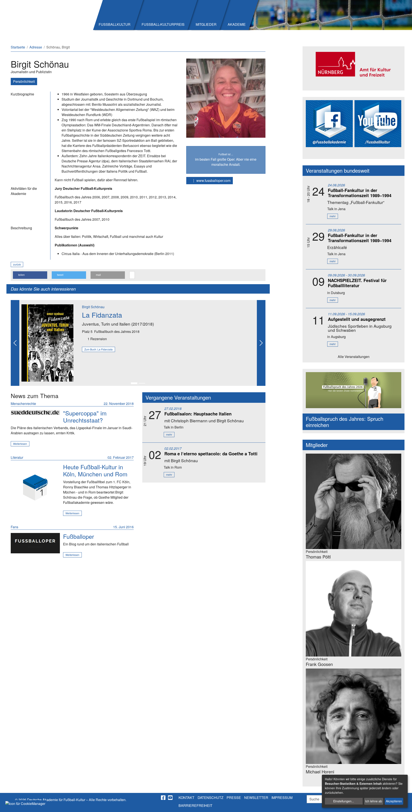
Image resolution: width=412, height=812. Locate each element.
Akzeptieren (394, 801)
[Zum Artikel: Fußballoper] (35, 543)
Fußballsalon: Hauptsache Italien (198, 414)
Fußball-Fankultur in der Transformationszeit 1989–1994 (359, 192)
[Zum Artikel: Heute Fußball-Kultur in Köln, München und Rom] (35, 488)
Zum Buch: (98, 349)
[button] (30, 275)
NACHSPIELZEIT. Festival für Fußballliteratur (357, 282)
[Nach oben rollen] (405, 805)
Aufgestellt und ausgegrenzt (357, 319)
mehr (169, 434)
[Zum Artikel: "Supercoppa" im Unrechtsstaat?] (35, 412)
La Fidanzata (102, 315)
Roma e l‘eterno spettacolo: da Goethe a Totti (211, 453)
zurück (17, 264)
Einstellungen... (343, 801)
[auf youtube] (170, 797)
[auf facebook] (163, 797)
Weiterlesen (20, 443)
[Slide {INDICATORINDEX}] (134, 383)
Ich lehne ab (373, 801)
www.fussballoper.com (212, 180)
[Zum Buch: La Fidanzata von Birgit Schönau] (47, 342)
